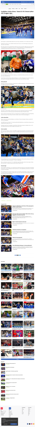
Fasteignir (29, 409)
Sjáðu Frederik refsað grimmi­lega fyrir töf (10, 363)
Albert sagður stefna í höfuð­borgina (10, 367)
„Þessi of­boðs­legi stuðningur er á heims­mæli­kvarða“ (22, 245)
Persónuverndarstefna (3, 412)
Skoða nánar (3, 422)
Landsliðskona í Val (14, 337)
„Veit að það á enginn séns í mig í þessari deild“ (11, 382)
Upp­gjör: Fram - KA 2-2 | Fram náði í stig (10, 386)
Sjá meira (18, 359)
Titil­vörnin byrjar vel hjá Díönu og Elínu (28, 271)
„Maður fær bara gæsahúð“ (17, 237)
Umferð (10, 416)
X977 (28, 414)
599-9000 (3, 415)
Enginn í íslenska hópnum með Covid (19, 221)
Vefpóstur (10, 417)
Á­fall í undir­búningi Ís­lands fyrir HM (5, 328)
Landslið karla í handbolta (9, 200)
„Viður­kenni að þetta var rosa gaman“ (19, 229)
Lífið (22, 411)
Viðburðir (29, 411)
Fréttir (22, 408)
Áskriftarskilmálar (11, 414)
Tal (28, 415)
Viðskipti (23, 409)
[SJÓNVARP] (29, 4)
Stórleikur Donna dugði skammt (4, 280)
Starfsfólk (10, 415)
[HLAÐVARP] (27, 4)
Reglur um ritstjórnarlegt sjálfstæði (3, 411)
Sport (22, 410)
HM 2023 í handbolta (3, 200)
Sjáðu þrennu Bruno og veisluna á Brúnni (10, 390)
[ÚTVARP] (30, 4)
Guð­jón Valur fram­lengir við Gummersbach (6, 318)
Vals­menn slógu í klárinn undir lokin (16, 280)
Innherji (29, 408)
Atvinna (29, 410)
